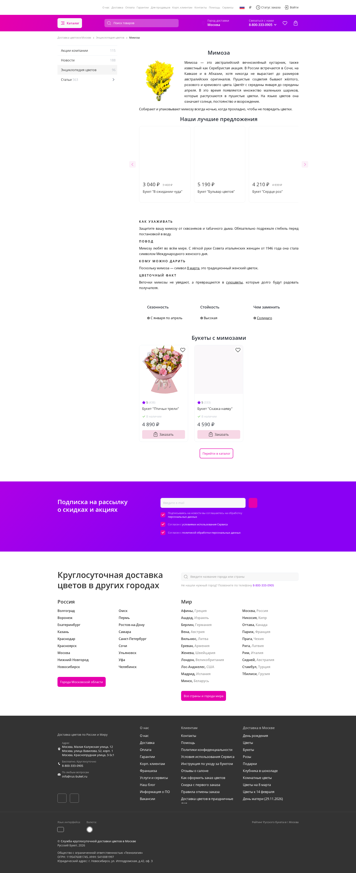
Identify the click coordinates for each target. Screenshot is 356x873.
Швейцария (205, 653)
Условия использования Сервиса (207, 756)
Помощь (214, 7)
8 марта (193, 268)
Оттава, (248, 624)
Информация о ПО (155, 791)
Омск (123, 610)
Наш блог (147, 784)
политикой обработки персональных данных (211, 532)
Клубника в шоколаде (260, 770)
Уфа (122, 660)
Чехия (259, 639)
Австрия (198, 631)
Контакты (200, 7)
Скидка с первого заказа (200, 784)
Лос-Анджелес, (193, 667)
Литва (203, 639)
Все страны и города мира (203, 696)
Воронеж (65, 617)
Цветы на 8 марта (257, 784)
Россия (262, 610)
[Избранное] (285, 23)
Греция (200, 610)
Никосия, (250, 617)
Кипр (262, 617)
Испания (203, 674)
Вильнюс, (189, 639)
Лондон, (188, 660)
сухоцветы (234, 282)
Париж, (248, 631)
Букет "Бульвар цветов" (216, 187)
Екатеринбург (68, 624)
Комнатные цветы (257, 777)
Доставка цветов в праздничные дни (207, 801)
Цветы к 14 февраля (258, 791)
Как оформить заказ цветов (203, 777)
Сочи (123, 646)
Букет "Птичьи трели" (160, 408)
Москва (63, 653)
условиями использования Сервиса (205, 524)
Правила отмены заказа (200, 791)
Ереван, (187, 646)
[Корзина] (296, 23)
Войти (294, 7)
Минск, (187, 681)
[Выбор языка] (242, 7)
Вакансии (147, 799)
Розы (247, 756)
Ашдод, (187, 617)
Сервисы (227, 7)
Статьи (69, 79)
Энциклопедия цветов (88, 70)
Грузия (264, 674)
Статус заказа (271, 7)
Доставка (117, 7)
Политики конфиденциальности (206, 749)
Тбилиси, (250, 674)
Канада (261, 624)
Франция (262, 631)
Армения (202, 646)
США (210, 667)
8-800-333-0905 (263, 585)
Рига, (246, 646)
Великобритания (210, 660)
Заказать (166, 434)
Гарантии (143, 7)
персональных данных (182, 517)
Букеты (248, 749)
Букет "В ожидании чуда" (162, 187)
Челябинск (128, 667)
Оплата (130, 7)
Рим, (246, 653)
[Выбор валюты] (250, 7)
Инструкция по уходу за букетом (207, 763)
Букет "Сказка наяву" (215, 408)
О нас (105, 7)
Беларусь (201, 681)
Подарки (250, 763)
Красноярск (67, 646)
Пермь (124, 617)
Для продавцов (160, 7)
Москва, (249, 610)
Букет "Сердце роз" (267, 187)
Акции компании (88, 50)
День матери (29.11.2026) (263, 799)
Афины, (187, 610)
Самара (125, 631)
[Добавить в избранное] (182, 349)
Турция (264, 667)
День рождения (255, 735)
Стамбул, (249, 667)
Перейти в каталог (216, 453)
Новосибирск (68, 667)
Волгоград (66, 610)
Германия (203, 624)
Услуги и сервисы (154, 777)
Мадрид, (188, 674)
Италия (257, 653)
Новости (88, 60)
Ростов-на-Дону (132, 624)
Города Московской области (81, 682)
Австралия (265, 660)
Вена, (185, 631)
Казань (63, 631)
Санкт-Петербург (132, 639)
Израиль (201, 617)
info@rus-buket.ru (74, 776)
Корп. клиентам (182, 7)
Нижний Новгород (73, 660)
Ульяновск (127, 653)
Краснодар (66, 639)
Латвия (258, 646)
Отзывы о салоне (194, 770)
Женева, (187, 653)
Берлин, (187, 624)
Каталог (73, 23)
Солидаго (264, 318)
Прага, (247, 639)
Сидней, (249, 660)
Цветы (248, 742)
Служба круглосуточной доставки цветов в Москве (98, 841)
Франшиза (148, 770)
